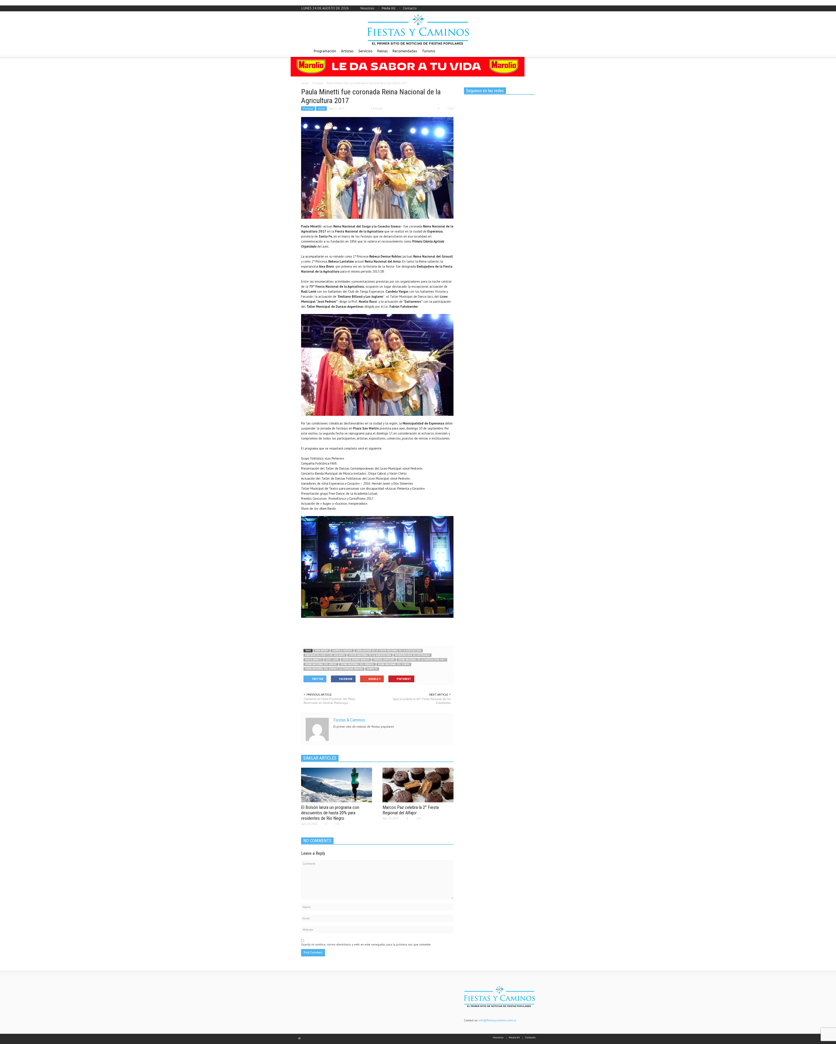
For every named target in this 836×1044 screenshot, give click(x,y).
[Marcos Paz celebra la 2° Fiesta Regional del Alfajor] (418, 785)
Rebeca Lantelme (383, 659)
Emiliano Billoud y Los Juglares (325, 655)
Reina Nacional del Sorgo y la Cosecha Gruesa (334, 668)
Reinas (382, 51)
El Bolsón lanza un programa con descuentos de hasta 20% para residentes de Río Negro (330, 813)
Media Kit (389, 8)
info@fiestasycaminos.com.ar (497, 1020)
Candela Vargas (342, 650)
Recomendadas (405, 51)
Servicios (365, 51)
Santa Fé (372, 668)
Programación (325, 51)
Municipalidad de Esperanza (412, 655)
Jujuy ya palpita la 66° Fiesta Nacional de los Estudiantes (422, 701)
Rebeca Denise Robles (356, 659)
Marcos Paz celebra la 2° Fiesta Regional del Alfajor (411, 810)
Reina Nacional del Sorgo (394, 664)
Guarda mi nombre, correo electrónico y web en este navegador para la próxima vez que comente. (366, 944)
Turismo (428, 51)
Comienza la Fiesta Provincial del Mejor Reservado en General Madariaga (330, 701)
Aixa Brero (321, 650)
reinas (321, 108)
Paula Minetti (313, 659)
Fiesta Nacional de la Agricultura (370, 655)
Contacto (410, 8)
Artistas (347, 51)
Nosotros (367, 8)
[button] (530, 51)
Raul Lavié (332, 659)
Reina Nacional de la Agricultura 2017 (421, 659)
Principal (308, 108)
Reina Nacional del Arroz (321, 664)
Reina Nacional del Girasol (357, 664)
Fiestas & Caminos (349, 720)
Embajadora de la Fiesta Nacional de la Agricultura (388, 650)
